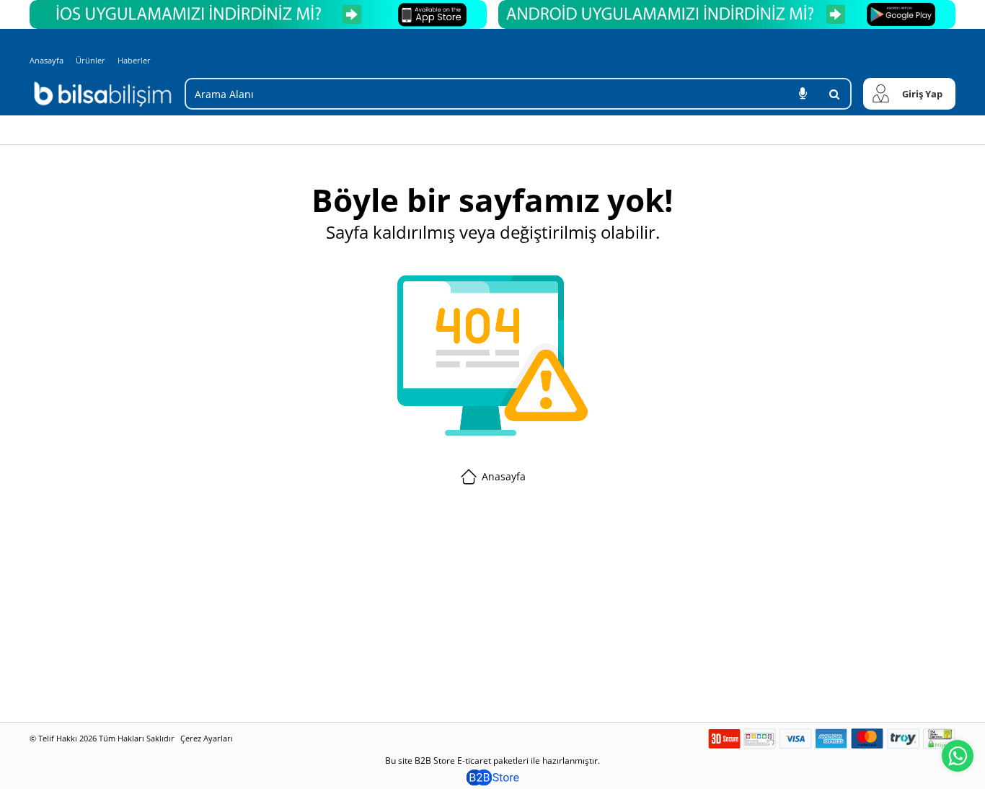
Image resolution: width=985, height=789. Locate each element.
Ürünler (90, 60)
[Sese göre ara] (802, 93)
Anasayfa (46, 60)
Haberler (134, 61)
